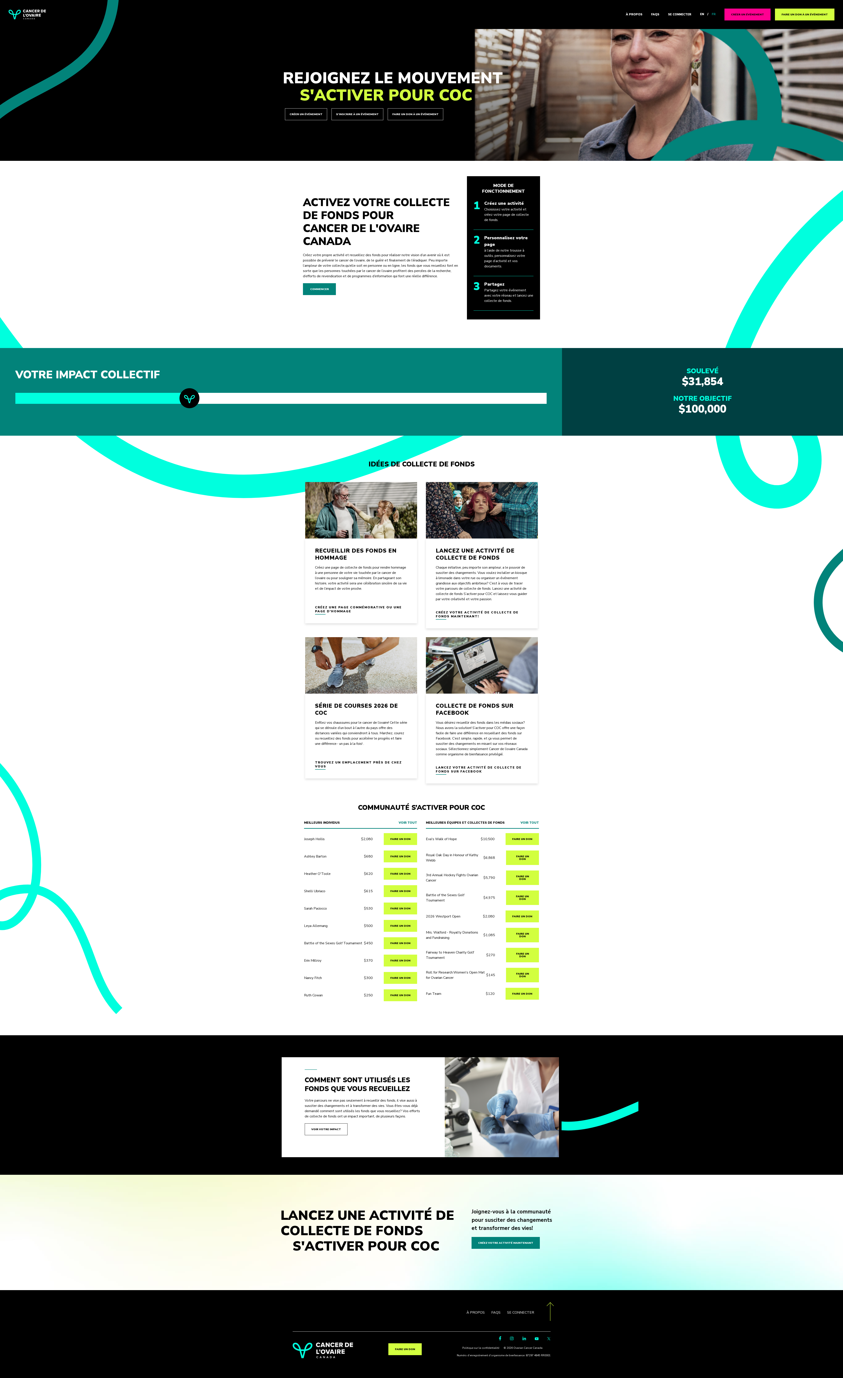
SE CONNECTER (679, 14)
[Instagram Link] (511, 1339)
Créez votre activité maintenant (505, 1243)
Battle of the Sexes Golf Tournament (333, 943)
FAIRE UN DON (400, 839)
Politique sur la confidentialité (480, 1347)
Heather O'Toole (317, 873)
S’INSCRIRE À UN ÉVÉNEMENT (357, 114)
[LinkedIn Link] (524, 1339)
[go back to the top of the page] (550, 1312)
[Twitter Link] (548, 1339)
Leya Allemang (316, 925)
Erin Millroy (312, 960)
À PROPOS (634, 14)
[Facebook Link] (500, 1339)
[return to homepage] (323, 1350)
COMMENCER (319, 289)
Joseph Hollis (314, 839)
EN (702, 14)
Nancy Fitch (313, 977)
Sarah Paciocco (315, 908)
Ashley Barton (315, 856)
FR (714, 14)
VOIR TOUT (408, 823)
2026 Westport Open (443, 916)
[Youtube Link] (537, 1339)
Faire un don (405, 1349)
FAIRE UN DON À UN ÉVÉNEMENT (805, 14)
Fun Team (433, 993)
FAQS (655, 14)
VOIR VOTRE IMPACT (326, 1129)
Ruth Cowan (313, 995)
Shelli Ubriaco (314, 891)
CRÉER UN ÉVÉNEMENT (747, 14)
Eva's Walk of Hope (441, 839)
